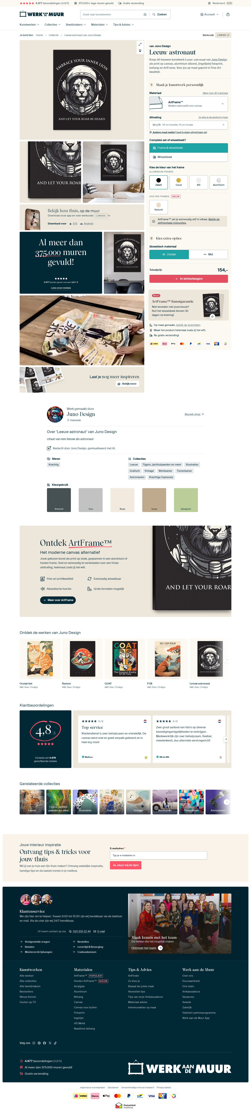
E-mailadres (117, 848)
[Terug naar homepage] (42, 13)
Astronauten (137, 477)
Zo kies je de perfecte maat (213, 117)
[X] (50, 1043)
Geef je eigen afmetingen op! (180, 132)
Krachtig (54, 464)
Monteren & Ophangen (38, 952)
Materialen (97, 24)
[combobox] (111, 14)
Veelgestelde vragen (37, 941)
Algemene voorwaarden (92, 1087)
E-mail (101, 931)
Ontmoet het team (143, 948)
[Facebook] (44, 1043)
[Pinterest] (39, 1043)
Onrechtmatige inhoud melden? (137, 1087)
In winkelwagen (191, 279)
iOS (75, 223)
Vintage (149, 471)
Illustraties (192, 464)
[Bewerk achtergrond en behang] (140, 51)
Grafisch (135, 471)
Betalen (29, 947)
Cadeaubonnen (87, 952)
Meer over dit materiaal (215, 93)
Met (210, 254)
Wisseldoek (165, 157)
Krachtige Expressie (161, 477)
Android (88, 223)
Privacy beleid (164, 1087)
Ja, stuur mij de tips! (126, 865)
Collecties (51, 24)
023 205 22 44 (82, 931)
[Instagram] (34, 1043)
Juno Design (163, 46)
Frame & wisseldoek (170, 148)
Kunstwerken (28, 24)
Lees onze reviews (61, 287)
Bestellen (83, 941)
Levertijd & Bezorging (90, 947)
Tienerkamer (184, 471)
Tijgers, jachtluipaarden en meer (162, 464)
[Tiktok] (55, 1043)
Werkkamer (165, 471)
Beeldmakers (74, 24)
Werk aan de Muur (198, 970)
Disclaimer (113, 1087)
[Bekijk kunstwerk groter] (140, 44)
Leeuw (134, 464)
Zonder (171, 254)
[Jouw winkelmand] (228, 14)
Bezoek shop (193, 414)
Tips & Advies (121, 24)
